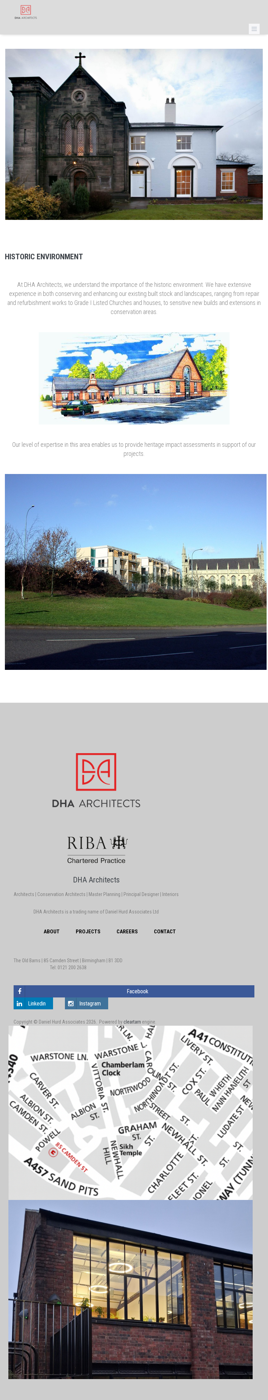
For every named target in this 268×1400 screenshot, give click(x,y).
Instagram (90, 1003)
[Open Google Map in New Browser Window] (134, 1113)
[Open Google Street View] (134, 1289)
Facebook (137, 991)
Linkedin (37, 1003)
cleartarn (132, 1022)
